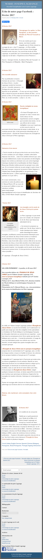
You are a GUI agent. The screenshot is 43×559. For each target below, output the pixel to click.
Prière (3, 477)
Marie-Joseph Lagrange (21, 4)
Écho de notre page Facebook (15, 449)
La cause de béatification (9, 480)
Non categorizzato (7, 518)
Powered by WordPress (18, 556)
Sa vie (3, 475)
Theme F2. (28, 556)
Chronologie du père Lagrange (10, 479)
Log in (3, 537)
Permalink (25, 449)
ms (8, 17)
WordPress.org (6, 543)
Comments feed (6, 541)
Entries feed (5, 539)
